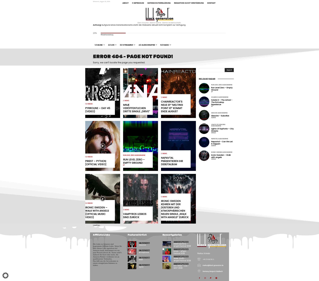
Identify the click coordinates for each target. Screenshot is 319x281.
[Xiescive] (132, 244)
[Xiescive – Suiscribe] (204, 115)
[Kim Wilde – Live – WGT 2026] (166, 266)
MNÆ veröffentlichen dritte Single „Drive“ (136, 108)
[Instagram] (205, 278)
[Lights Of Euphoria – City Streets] (204, 128)
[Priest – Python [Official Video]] (102, 146)
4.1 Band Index (144, 243)
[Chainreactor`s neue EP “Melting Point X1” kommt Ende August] (178, 93)
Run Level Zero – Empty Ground (134, 161)
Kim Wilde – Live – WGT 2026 (181, 267)
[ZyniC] (132, 266)
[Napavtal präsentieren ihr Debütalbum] (178, 146)
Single (213, 132)
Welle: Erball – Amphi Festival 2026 (182, 259)
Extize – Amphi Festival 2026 (180, 252)
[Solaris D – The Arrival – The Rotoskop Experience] (204, 101)
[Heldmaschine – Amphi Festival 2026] (166, 244)
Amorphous (144, 252)
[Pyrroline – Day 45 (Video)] (102, 93)
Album (213, 117)
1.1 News (126, 100)
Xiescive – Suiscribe (220, 115)
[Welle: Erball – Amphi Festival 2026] (166, 259)
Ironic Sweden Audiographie (221, 152)
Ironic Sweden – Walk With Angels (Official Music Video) (97, 212)
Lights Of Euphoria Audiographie (218, 125)
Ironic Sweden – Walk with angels (221, 156)
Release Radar (207, 79)
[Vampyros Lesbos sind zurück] (140, 199)
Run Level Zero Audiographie (134, 155)
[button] (5, 275)
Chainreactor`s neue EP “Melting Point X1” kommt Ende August (172, 106)
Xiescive (142, 245)
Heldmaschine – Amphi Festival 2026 (182, 245)
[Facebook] (199, 278)
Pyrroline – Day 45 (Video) (97, 109)
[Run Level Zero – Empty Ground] (140, 146)
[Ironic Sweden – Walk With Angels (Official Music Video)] (102, 199)
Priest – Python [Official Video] (95, 162)
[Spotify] (216, 278)
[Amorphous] (132, 251)
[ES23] (132, 259)
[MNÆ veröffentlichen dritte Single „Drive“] (140, 93)
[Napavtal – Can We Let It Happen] (204, 142)
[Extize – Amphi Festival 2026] (166, 251)
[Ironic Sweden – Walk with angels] (204, 155)
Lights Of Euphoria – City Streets (222, 129)
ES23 (141, 259)
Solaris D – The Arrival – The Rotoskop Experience (221, 102)
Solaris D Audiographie (219, 97)
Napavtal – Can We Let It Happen (222, 142)
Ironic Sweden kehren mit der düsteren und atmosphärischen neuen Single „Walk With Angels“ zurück (175, 209)
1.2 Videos (89, 104)
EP (124, 165)
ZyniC (141, 267)
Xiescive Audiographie (219, 113)
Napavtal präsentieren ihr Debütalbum (172, 161)
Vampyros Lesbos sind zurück (134, 215)
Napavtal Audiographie (219, 138)
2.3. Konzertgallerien (181, 242)
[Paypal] (210, 278)
